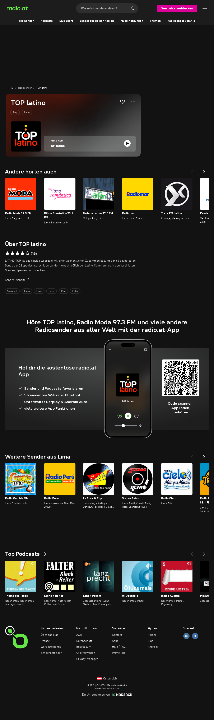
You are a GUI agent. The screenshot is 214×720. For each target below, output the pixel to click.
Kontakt (117, 634)
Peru (51, 291)
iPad (150, 641)
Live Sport (66, 20)
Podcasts (47, 20)
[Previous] (192, 170)
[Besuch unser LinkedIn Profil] (186, 636)
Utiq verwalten (85, 652)
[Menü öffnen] (204, 8)
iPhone (152, 634)
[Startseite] (12, 87)
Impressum (83, 646)
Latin (27, 112)
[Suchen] (132, 8)
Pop (15, 112)
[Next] (204, 170)
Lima (27, 291)
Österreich (109, 678)
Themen (155, 20)
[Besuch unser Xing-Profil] (195, 636)
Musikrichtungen (132, 20)
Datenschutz (84, 641)
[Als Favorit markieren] (122, 101)
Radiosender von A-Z (181, 20)
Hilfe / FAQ (119, 646)
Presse (45, 641)
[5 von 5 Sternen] (27, 253)
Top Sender (26, 20)
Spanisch (12, 291)
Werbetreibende (51, 646)
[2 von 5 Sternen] (12, 253)
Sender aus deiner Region (97, 20)
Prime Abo (118, 652)
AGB (79, 634)
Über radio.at (49, 634)
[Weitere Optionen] (133, 101)
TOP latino (57, 146)
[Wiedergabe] (127, 143)
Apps (115, 641)
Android (153, 646)
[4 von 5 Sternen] (22, 253)
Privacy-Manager (87, 659)
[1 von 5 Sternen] (7, 253)
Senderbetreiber (51, 652)
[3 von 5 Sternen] (17, 253)
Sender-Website (15, 280)
